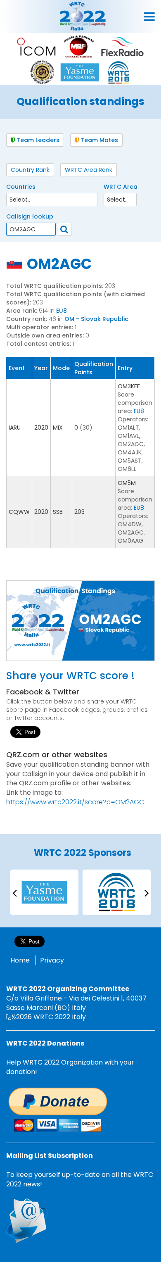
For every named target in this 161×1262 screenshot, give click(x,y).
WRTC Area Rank (88, 170)
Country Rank (30, 170)
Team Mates (98, 140)
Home (20, 960)
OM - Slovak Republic (96, 319)
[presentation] (14, 892)
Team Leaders (37, 140)
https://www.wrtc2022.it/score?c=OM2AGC (75, 802)
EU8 (61, 311)
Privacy (52, 960)
